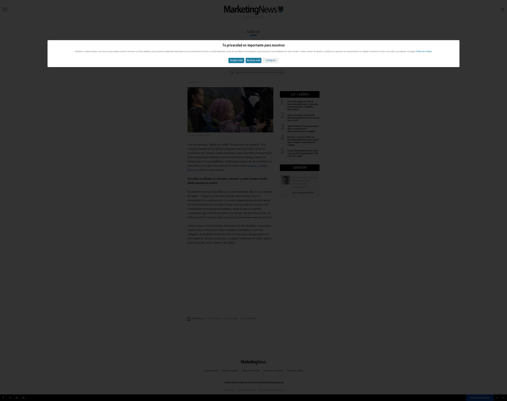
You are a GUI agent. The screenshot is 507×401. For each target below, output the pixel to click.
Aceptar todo (236, 60)
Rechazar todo (253, 60)
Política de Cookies (424, 51)
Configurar (271, 60)
